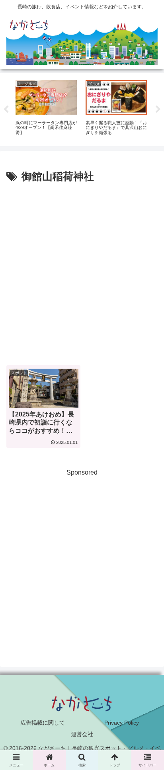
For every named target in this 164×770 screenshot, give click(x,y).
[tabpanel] (46, 108)
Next (158, 109)
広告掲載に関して (42, 722)
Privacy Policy (121, 722)
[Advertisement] (82, 272)
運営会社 (82, 734)
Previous (6, 109)
